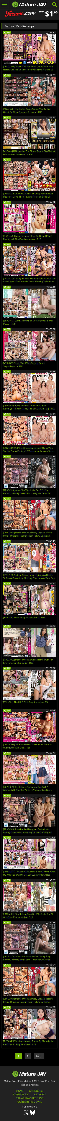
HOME (20, 1091)
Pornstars (20, 1094)
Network (40, 1094)
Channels (36, 1091)
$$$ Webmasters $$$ (29, 1098)
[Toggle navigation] (4, 4)
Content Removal (29, 1102)
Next (38, 1056)
